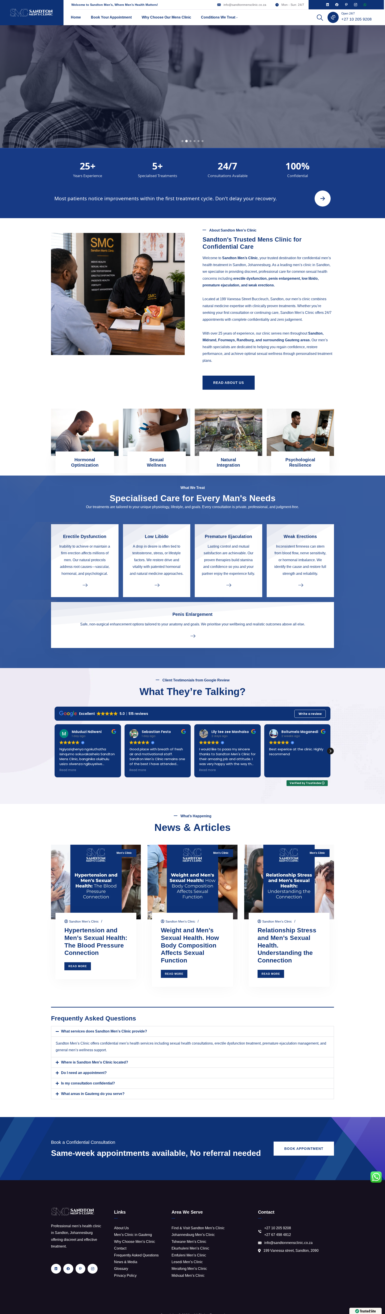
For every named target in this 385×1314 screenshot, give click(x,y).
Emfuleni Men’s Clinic (189, 1255)
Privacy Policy (125, 1275)
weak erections (261, 285)
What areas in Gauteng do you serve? (93, 1094)
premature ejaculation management (290, 1043)
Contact (120, 1248)
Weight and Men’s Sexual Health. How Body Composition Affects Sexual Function (190, 945)
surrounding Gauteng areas (286, 340)
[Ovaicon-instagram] (355, 4)
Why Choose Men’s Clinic (134, 1242)
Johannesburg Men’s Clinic (193, 1235)
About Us (121, 1228)
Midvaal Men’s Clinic (188, 1275)
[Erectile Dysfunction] (85, 584)
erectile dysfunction (250, 278)
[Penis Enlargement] (192, 635)
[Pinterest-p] (346, 4)
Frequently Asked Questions (136, 1255)
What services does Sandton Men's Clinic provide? (104, 1031)
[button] (330, 751)
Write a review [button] (310, 714)
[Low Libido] (157, 584)
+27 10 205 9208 (356, 19)
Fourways (226, 340)
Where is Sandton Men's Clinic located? (94, 1062)
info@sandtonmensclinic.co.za (244, 4)
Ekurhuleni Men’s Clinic (190, 1248)
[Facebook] (337, 4)
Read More (192, 123)
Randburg (245, 340)
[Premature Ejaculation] (228, 584)
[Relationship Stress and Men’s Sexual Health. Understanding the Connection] (289, 882)
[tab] (183, 141)
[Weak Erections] (300, 584)
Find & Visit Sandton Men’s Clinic (198, 1228)
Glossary (121, 1269)
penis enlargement (284, 278)
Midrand (209, 340)
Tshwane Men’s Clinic (189, 1242)
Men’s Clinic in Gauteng (133, 1235)
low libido (310, 278)
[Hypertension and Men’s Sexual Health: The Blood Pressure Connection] (96, 882)
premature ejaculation (221, 285)
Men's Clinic (124, 853)
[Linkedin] (327, 4)
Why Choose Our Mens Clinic (166, 17)
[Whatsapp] (365, 4)
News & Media (125, 1262)
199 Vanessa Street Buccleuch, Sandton (252, 299)
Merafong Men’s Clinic (189, 1269)
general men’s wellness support (81, 1050)
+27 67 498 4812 (277, 1235)
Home (76, 17)
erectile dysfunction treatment (238, 1043)
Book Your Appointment (111, 17)
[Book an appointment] (323, 198)
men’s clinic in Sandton (311, 265)
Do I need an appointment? (84, 1073)
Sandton (315, 333)
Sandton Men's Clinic (84, 921)
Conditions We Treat (218, 17)
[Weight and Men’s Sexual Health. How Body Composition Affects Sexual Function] (192, 882)
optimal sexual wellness (263, 354)
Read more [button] (67, 770)
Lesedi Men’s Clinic (187, 1262)
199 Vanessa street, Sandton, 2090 (291, 1250)
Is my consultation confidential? (88, 1083)
